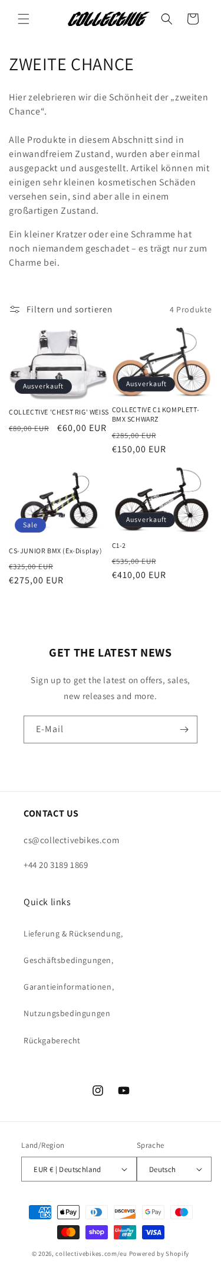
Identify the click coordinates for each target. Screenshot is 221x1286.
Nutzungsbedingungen (67, 1013)
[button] (24, 19)
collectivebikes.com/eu (91, 1253)
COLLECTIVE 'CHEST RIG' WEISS (59, 411)
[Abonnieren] (184, 729)
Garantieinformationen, (69, 986)
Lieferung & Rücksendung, (73, 933)
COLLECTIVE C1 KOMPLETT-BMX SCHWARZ (156, 414)
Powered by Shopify (159, 1253)
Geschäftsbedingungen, (69, 960)
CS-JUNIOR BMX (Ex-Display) (56, 550)
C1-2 (119, 545)
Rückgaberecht (52, 1040)
